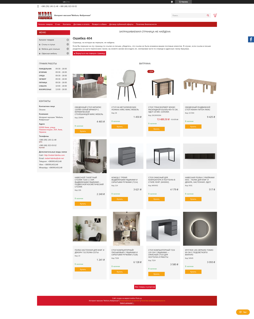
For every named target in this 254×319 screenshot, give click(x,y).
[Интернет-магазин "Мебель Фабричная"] (45, 15)
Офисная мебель (49, 53)
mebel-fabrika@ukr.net (54, 158)
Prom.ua (139, 298)
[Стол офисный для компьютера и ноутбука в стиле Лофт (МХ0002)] (163, 156)
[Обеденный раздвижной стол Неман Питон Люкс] (200, 86)
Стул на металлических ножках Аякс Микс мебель (125, 108)
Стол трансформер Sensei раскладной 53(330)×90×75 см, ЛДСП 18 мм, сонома (163, 109)
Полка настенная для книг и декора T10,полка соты (89, 251)
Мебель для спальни (51, 49)
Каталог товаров (45, 24)
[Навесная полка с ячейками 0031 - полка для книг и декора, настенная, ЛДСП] (200, 156)
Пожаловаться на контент (130, 301)
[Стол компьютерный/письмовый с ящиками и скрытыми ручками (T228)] (126, 229)
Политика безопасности (146, 24)
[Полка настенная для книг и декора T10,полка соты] (90, 229)
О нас (57, 24)
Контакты (67, 24)
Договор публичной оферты (121, 24)
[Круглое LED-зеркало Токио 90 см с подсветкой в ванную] (200, 229)
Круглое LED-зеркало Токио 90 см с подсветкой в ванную (199, 252)
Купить (83, 131)
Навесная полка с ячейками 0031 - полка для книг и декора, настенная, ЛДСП (199, 179)
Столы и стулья (48, 44)
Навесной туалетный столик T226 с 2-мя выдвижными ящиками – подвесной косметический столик (89, 182)
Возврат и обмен (99, 24)
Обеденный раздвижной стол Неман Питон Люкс (197, 108)
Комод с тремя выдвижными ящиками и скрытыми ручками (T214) (125, 179)
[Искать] (208, 15)
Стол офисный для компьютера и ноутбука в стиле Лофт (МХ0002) (161, 179)
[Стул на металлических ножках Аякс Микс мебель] (126, 86)
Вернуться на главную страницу (90, 53)
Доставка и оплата (81, 24)
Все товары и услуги (144, 287)
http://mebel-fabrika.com (54, 155)
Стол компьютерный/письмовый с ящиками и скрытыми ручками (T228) (125, 252)
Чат (245, 312)
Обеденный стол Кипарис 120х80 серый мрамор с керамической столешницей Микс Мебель (89, 110)
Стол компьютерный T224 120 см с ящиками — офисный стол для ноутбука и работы (161, 253)
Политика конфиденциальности (153, 301)
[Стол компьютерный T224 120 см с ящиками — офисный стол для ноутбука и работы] (163, 229)
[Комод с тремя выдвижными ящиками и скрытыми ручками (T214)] (126, 156)
